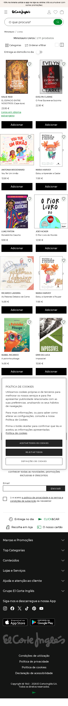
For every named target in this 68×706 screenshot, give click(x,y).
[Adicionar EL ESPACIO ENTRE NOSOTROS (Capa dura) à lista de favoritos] (29, 64)
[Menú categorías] (6, 12)
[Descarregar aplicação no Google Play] (42, 623)
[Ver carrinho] (61, 12)
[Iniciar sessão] (49, 12)
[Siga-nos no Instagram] (5, 608)
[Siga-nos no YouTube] (41, 608)
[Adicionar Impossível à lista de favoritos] (64, 322)
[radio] (57, 45)
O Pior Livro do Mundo (46, 234)
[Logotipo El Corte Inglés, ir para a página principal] (21, 12)
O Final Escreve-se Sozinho (48, 100)
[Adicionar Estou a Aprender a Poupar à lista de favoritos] (64, 261)
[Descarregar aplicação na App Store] (15, 623)
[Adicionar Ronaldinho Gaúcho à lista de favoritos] (29, 199)
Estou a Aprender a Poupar (48, 296)
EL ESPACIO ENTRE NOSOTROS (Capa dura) (13, 102)
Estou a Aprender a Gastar (48, 173)
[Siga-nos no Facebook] (12, 608)
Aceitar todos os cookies (34, 443)
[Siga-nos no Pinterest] (34, 608)
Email (6, 483)
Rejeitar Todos (34, 452)
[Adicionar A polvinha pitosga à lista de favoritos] (29, 322)
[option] (17, 77)
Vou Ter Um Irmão (9, 173)
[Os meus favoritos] (55, 12)
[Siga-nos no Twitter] (19, 608)
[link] (17, 77)
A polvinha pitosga (10, 358)
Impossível (41, 358)
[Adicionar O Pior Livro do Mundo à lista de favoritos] (64, 199)
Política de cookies (16, 433)
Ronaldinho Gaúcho (11, 234)
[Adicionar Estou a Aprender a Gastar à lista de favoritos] (64, 137)
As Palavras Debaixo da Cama (15, 296)
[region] (34, 424)
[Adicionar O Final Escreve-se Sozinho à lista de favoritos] (64, 64)
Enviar (56, 488)
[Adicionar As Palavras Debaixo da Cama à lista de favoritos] (29, 261)
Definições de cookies (34, 461)
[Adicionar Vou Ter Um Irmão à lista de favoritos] (29, 137)
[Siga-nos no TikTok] (27, 608)
